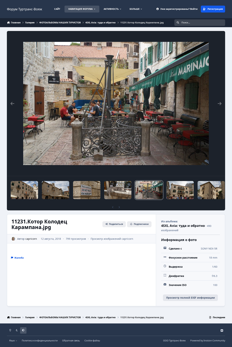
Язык (12, 340)
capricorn (31, 238)
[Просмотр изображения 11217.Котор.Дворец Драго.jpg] (211, 190)
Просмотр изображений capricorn (112, 238)
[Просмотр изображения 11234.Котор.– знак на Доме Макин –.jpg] (86, 190)
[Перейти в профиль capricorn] (13, 239)
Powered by (207, 340)
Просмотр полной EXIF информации (190, 297)
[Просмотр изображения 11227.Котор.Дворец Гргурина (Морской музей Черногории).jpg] (180, 190)
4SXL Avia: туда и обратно (183, 225)
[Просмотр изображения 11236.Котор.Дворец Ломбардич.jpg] (55, 190)
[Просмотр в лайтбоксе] (116, 103)
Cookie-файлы (92, 340)
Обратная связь (71, 340)
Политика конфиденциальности (40, 340)
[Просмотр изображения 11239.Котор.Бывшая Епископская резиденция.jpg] (24, 190)
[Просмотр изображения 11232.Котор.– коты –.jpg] (118, 190)
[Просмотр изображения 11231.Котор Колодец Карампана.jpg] (149, 190)
